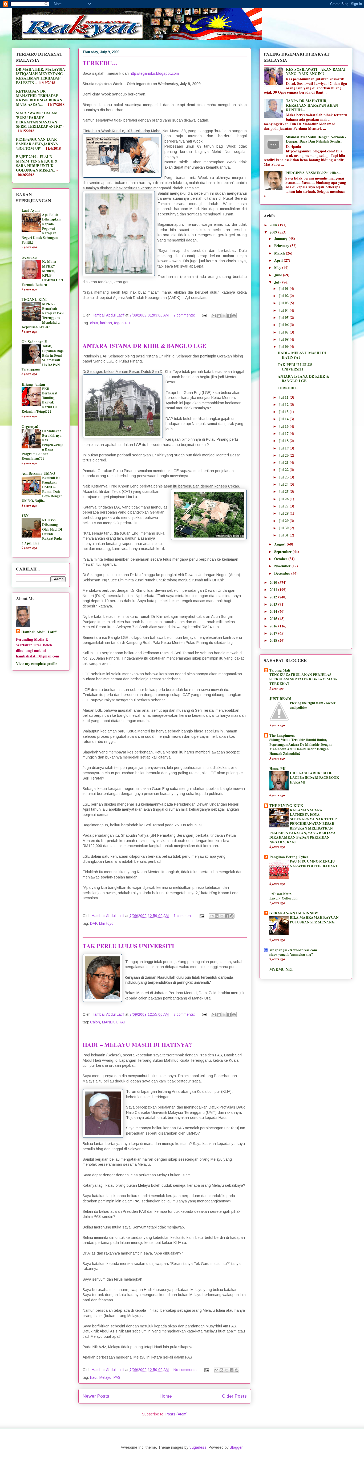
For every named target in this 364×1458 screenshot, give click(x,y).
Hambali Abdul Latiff (39, 632)
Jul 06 (284, 324)
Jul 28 (284, 513)
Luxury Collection (283, 898)
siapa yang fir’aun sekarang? (291, 954)
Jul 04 (284, 310)
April (279, 260)
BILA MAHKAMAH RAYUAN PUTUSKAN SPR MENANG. (314, 919)
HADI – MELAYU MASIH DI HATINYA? (137, 1044)
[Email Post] (204, 315)
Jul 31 (284, 535)
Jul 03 (284, 303)
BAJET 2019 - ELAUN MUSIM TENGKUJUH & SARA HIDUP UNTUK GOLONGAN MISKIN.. (37, 163)
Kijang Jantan (33, 384)
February (282, 245)
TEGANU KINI (34, 299)
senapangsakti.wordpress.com (293, 950)
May (278, 267)
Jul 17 (284, 433)
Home (166, 1396)
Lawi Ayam (31, 210)
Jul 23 (284, 477)
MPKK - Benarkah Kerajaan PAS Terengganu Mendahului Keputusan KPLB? (42, 315)
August (280, 544)
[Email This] (213, 315)
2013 (274, 604)
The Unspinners (282, 735)
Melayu (105, 1377)
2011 (274, 589)
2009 (274, 232)
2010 (274, 582)
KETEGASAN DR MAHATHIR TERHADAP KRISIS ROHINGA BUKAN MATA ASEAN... (39, 97)
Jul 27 (284, 506)
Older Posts (234, 1396)
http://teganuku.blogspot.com (154, 73)
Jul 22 (284, 469)
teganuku (122, 323)
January (281, 238)
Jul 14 (284, 419)
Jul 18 (284, 440)
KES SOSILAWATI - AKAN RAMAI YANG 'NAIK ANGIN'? (315, 71)
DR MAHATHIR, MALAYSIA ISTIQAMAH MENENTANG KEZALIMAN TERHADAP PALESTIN (40, 75)
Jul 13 (284, 411)
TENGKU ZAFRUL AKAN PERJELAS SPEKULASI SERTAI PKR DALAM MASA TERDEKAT (303, 679)
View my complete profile (36, 663)
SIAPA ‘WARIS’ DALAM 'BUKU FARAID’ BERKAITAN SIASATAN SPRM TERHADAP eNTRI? (39, 119)
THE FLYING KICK (286, 805)
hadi (93, 1377)
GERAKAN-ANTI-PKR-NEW (293, 913)
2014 (274, 611)
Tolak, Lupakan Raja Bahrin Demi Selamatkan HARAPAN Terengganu (43, 357)
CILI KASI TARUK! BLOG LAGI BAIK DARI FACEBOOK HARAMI (314, 777)
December (282, 573)
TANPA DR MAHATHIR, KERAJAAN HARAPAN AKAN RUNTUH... (312, 105)
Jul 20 (284, 455)
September (283, 551)
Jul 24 (284, 484)
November (283, 566)
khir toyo (106, 923)
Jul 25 (284, 491)
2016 (274, 626)
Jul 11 (284, 397)
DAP (93, 923)
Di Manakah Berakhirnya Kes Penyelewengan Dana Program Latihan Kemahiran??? (42, 444)
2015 (274, 618)
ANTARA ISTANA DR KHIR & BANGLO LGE (144, 345)
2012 (274, 597)
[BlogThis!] (218, 315)
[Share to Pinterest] (234, 315)
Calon (95, 1022)
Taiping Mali (279, 670)
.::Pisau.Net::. (280, 894)
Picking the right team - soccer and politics (312, 705)
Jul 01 (284, 288)
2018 (274, 640)
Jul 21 (284, 462)
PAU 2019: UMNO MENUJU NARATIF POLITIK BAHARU (314, 863)
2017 (274, 633)
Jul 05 (284, 317)
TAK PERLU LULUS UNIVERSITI (128, 946)
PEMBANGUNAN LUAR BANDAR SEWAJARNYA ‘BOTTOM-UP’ (37, 143)
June (278, 275)
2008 (274, 225)
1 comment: (183, 916)
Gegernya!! (31, 426)
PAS (117, 1377)
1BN (25, 515)
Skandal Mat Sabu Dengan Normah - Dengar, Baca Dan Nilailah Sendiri (316, 139)
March (280, 253)
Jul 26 (284, 499)
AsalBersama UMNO (38, 473)
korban (106, 323)
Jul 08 (284, 339)
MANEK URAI (113, 1022)
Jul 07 (284, 332)
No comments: (186, 1370)
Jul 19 (284, 448)
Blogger (236, 1447)
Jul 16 (284, 426)
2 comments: (184, 315)
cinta (94, 323)
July (278, 282)
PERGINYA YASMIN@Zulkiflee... (313, 173)
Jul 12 (284, 404)
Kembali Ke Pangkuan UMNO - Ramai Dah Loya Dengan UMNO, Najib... (42, 489)
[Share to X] (224, 315)
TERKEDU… (100, 63)
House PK (277, 768)
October (281, 558)
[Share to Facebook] (229, 315)
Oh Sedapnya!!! (34, 341)
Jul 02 (284, 295)
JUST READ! (280, 698)
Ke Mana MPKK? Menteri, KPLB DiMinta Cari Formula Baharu (42, 273)
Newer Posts (96, 1396)
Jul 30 (284, 528)
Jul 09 (284, 346)
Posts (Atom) (176, 1414)
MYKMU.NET (281, 969)
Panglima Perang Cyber (288, 857)
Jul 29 (284, 520)
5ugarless (198, 1447)
